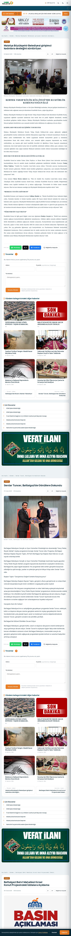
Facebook (36, 247)
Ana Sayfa (4, 36)
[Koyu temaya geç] (63, 3)
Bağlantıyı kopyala (61, 54)
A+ (52, 54)
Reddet (54, 932)
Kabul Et (64, 932)
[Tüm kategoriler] (67, 3)
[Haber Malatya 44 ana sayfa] (8, 3)
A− (48, 54)
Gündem (11, 36)
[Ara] (58, 3)
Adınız (8, 265)
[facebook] (68, 8)
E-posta (46, 265)
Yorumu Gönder (13, 290)
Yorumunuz (9, 273)
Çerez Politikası (43, 932)
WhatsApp (16, 247)
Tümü (66, 14)
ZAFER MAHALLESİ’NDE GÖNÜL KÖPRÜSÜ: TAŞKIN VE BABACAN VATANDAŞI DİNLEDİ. (42, 14)
